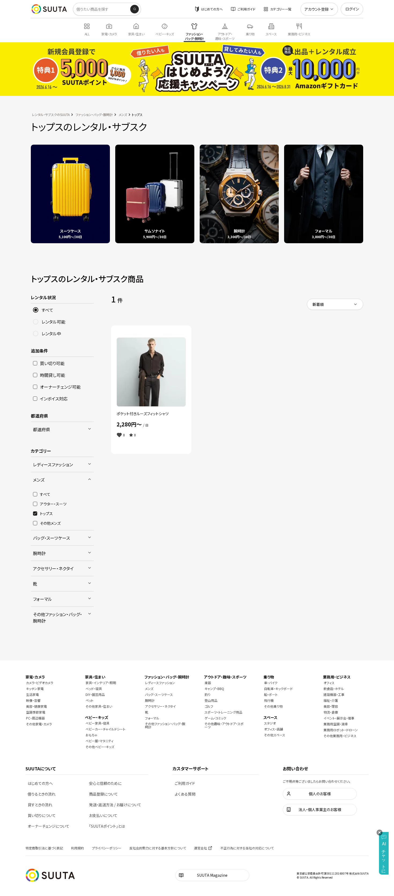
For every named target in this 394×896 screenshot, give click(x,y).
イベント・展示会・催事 (339, 718)
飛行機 (269, 700)
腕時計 (39, 553)
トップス (46, 513)
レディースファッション (53, 464)
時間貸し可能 (52, 375)
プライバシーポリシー (106, 848)
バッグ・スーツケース (51, 538)
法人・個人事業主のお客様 (320, 809)
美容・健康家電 (36, 706)
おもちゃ (91, 735)
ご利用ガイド (246, 9)
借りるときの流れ (41, 794)
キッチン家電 (35, 688)
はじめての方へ (212, 9)
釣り (207, 694)
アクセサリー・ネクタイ (53, 568)
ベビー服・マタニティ (99, 740)
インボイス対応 (54, 398)
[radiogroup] (62, 322)
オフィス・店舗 (273, 729)
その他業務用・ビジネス (340, 735)
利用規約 (77, 848)
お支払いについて (103, 815)
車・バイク (270, 682)
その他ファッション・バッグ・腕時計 (57, 617)
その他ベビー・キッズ (100, 746)
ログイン (352, 9)
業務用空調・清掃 (336, 724)
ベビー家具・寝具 (97, 723)
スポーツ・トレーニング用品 (223, 712)
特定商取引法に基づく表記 (44, 848)
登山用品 (211, 700)
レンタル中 (51, 333)
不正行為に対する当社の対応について (247, 848)
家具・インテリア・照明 (101, 682)
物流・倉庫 (331, 712)
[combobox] (335, 304)
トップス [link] (137, 114)
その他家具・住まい (99, 706)
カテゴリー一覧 (280, 9)
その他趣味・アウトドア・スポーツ (224, 725)
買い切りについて (42, 815)
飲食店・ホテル (334, 688)
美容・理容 (331, 706)
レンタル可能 (53, 321)
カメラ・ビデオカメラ (39, 682)
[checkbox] (35, 363)
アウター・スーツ (53, 504)
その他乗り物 (273, 706)
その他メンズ (50, 523)
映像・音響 (33, 700)
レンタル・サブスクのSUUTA (51, 114)
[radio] (35, 310)
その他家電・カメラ (39, 724)
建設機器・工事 (334, 694)
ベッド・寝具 (94, 688)
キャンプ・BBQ (214, 688)
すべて (47, 310)
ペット (90, 700)
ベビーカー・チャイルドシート (105, 729)
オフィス (329, 682)
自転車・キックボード (278, 688)
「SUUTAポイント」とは (107, 826)
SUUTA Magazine (212, 875)
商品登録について (103, 794)
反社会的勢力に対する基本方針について (157, 848)
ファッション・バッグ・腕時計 (94, 114)
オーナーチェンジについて (48, 826)
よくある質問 (185, 794)
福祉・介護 (331, 700)
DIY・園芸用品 (95, 694)
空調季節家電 (35, 712)
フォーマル (42, 599)
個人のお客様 (320, 793)
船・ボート (271, 694)
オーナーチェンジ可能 (60, 387)
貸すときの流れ (40, 804)
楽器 (208, 682)
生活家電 (32, 694)
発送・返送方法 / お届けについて (115, 804)
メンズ (123, 114)
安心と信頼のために (105, 783)
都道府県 (41, 429)
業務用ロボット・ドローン (341, 730)
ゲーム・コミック (215, 718)
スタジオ (270, 723)
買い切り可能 (52, 363)
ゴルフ (209, 706)
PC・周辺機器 (35, 718)
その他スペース (274, 735)
